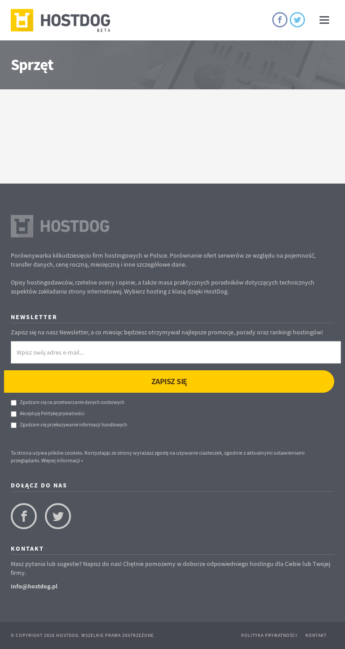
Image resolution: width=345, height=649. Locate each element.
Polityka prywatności (269, 635)
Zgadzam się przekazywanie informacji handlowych (73, 425)
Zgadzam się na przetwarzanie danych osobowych (72, 402)
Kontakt (316, 635)
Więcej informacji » (62, 460)
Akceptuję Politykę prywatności (52, 414)
